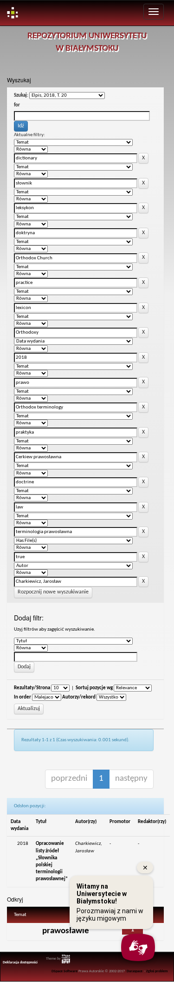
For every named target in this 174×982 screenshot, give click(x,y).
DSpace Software (64, 971)
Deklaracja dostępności (20, 962)
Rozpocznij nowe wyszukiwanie (53, 592)
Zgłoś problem (157, 971)
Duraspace (134, 971)
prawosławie (65, 931)
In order (22, 697)
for (17, 105)
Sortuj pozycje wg (94, 688)
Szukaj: (21, 95)
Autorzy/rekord (79, 697)
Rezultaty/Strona (32, 688)
